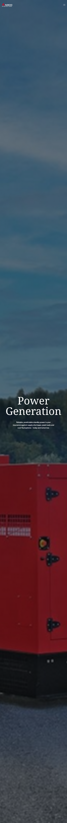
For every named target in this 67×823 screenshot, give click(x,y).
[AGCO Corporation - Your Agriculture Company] (7, 5)
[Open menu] (64, 5)
